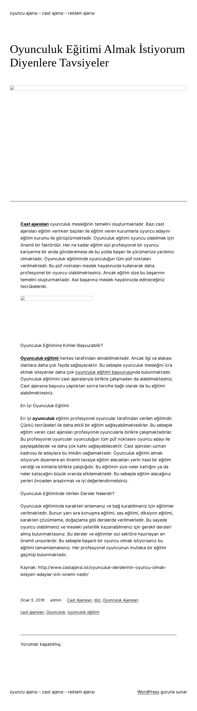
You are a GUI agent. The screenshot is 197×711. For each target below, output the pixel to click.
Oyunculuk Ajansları (120, 600)
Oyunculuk (55, 612)
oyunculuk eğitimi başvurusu (103, 372)
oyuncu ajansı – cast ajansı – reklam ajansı (52, 13)
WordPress (148, 691)
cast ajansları (32, 612)
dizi (97, 600)
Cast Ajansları (79, 600)
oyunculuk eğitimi (83, 612)
